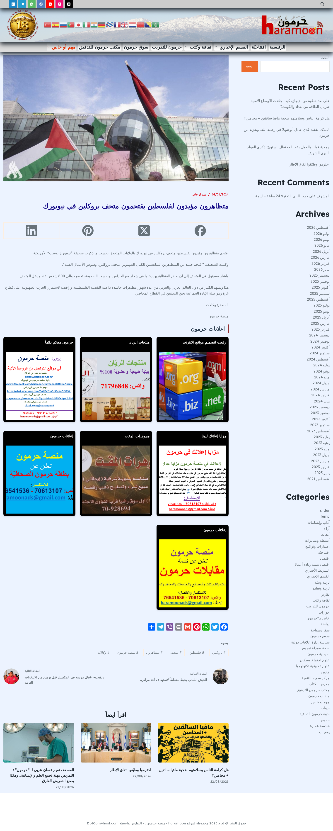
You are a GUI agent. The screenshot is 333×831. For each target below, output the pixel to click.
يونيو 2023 (322, 443)
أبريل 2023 (321, 455)
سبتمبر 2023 (320, 425)
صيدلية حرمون (318, 654)
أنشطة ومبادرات (317, 540)
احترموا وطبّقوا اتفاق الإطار (130, 770)
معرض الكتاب (319, 684)
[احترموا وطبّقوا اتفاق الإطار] (116, 743)
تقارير (325, 594)
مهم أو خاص (63, 47)
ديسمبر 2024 (319, 335)
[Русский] (63, 24)
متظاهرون (154, 653)
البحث (325, 58)
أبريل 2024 (321, 383)
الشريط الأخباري (317, 570)
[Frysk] (109, 24)
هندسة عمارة (320, 726)
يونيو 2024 (322, 371)
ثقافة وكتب (200, 47)
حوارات (324, 612)
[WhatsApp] (32, 4)
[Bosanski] (148, 24)
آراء (327, 528)
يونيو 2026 (322, 239)
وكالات (103, 653)
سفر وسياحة (320, 630)
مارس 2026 (320, 257)
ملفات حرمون (319, 696)
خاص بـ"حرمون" (317, 618)
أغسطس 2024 (318, 359)
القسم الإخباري (234, 47)
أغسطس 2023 (318, 431)
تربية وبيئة (322, 582)
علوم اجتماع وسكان (315, 660)
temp (325, 516)
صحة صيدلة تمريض (315, 648)
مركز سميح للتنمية (316, 678)
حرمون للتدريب (167, 47)
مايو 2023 (322, 449)
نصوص (324, 720)
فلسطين (197, 653)
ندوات (325, 708)
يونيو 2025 (322, 311)
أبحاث (325, 534)
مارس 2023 (320, 461)
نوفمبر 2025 (320, 281)
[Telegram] (22, 4)
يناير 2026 (322, 269)
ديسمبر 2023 (320, 407)
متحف (176, 653)
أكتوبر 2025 (321, 287)
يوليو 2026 (322, 233)
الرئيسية (277, 47)
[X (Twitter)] (69, 4)
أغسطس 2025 (318, 299)
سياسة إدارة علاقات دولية (310, 642)
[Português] (71, 24)
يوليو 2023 (322, 437)
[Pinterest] (88, 231)
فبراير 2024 (320, 395)
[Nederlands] (133, 24)
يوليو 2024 (321, 365)
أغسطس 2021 (318, 479)
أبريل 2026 (321, 251)
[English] (125, 24)
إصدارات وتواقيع (317, 546)
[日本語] (79, 24)
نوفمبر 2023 (320, 413)
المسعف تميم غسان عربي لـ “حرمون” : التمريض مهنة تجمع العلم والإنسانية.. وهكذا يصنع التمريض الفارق (42, 775)
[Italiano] (86, 24)
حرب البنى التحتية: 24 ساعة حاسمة (281, 196)
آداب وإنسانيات (318, 522)
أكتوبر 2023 (321, 419)
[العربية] (156, 24)
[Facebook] (41, 4)
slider (325, 510)
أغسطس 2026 (318, 227)
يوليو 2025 (322, 305)
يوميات (324, 732)
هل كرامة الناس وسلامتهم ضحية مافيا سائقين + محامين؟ (287, 118)
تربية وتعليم (321, 588)
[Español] (56, 24)
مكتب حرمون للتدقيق (99, 47)
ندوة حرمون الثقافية (314, 714)
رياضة (325, 624)
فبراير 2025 (320, 329)
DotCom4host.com (102, 823)
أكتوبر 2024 (320, 347)
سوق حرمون (136, 47)
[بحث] (322, 4)
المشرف (323, 196)
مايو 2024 (322, 377)
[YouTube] (50, 4)
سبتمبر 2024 (320, 353)
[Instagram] (59, 4)
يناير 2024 (322, 401)
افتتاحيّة (259, 47)
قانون (325, 672)
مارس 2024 (320, 389)
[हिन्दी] (94, 24)
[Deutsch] (102, 24)
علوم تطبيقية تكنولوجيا (313, 666)
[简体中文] (140, 24)
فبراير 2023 (321, 467)
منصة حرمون (127, 653)
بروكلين (219, 653)
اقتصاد (325, 558)
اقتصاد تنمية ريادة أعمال (312, 564)
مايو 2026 (322, 245)
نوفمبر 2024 (320, 341)
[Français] (117, 24)
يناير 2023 (322, 472)
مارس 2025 (320, 323)
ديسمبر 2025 (319, 275)
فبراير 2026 (320, 263)
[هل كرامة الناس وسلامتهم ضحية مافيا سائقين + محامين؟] (193, 743)
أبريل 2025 (321, 317)
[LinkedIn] (13, 4)
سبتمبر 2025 (320, 293)
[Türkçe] (48, 24)
